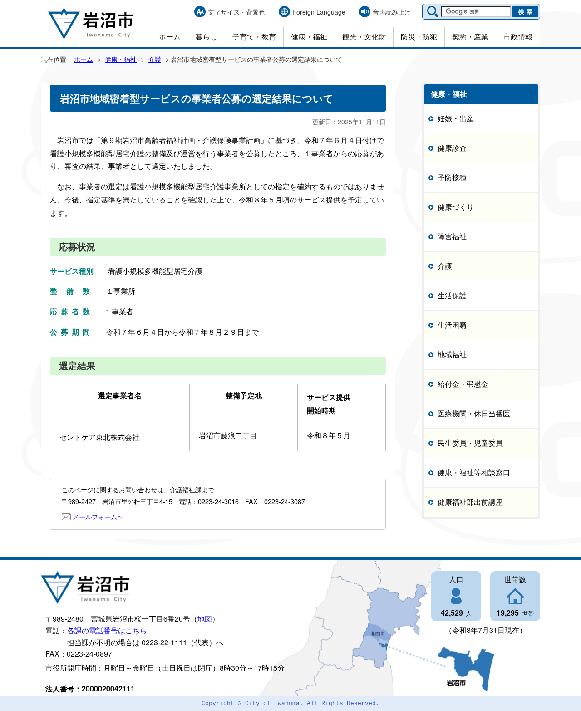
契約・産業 (470, 36)
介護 (154, 59)
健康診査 (452, 147)
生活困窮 (452, 324)
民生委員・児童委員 (470, 442)
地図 (204, 618)
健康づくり (456, 206)
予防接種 (452, 177)
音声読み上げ (392, 11)
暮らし (206, 36)
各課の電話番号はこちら (107, 630)
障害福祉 (452, 236)
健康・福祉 (309, 36)
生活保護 (452, 295)
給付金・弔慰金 (463, 383)
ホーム (170, 36)
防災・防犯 (419, 36)
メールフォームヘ (98, 516)
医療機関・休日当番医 (474, 413)
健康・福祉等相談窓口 (474, 472)
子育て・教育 (254, 36)
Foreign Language (318, 11)
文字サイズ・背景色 (236, 11)
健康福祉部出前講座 (470, 501)
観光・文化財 (364, 36)
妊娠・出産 (456, 118)
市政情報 (517, 36)
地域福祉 (452, 354)
